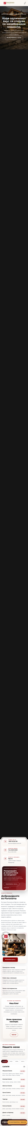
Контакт (6, 887)
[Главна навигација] (25, 3)
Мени (14, 1035)
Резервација (10, 959)
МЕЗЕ (11, 1061)
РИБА (16, 1061)
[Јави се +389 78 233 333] (5, 1122)
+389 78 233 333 (12, 841)
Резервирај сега (14, 37)
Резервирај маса (12, 884)
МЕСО (22, 1061)
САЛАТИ (4, 1061)
